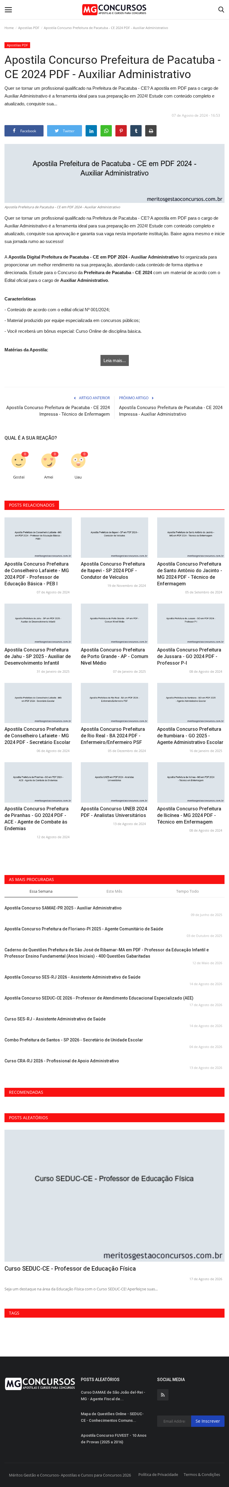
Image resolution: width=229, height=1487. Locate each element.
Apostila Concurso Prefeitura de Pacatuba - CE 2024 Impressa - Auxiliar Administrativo (170, 411)
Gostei (18, 477)
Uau (78, 477)
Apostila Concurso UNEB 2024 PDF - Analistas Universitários (114, 812)
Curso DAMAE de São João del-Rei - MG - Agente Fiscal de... (113, 1395)
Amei (48, 477)
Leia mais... (114, 360)
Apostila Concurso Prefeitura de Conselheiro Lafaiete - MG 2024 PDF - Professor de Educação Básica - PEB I (36, 574)
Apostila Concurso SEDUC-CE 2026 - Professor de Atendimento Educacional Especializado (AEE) (99, 998)
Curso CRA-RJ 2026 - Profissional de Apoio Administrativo (61, 1060)
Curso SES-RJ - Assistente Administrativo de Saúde (55, 1019)
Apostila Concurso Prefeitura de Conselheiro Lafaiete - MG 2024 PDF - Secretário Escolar (37, 735)
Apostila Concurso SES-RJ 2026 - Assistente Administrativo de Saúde (72, 977)
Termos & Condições (202, 1474)
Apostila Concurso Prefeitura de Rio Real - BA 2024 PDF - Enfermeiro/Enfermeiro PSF (113, 735)
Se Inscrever (208, 1421)
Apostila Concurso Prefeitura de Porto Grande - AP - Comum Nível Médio (114, 656)
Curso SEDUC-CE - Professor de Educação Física (70, 1268)
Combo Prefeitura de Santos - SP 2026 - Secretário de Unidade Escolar (73, 1040)
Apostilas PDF (28, 27)
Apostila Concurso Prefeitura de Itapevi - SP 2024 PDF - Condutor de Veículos (113, 570)
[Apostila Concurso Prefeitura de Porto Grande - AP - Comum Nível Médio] (114, 624)
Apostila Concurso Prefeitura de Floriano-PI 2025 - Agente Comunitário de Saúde (83, 928)
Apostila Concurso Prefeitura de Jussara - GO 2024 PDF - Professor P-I (189, 656)
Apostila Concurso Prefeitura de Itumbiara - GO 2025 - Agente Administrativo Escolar (190, 735)
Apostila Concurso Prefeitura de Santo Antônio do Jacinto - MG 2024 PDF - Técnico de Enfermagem (189, 574)
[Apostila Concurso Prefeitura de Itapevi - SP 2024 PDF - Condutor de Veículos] (114, 537)
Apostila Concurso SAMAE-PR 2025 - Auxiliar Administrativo (63, 908)
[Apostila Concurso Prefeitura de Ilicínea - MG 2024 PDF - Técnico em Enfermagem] (191, 782)
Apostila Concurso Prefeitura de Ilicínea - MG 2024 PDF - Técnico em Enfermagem (189, 815)
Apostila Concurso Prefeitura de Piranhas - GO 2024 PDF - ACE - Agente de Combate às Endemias (36, 818)
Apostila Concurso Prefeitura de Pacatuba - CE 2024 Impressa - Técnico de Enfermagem (58, 411)
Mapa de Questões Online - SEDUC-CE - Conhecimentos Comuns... (112, 1417)
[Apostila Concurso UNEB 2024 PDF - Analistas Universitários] (114, 782)
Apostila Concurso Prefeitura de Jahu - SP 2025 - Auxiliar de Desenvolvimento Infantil (37, 656)
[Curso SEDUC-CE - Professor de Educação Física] (114, 1196)
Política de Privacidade (158, 1474)
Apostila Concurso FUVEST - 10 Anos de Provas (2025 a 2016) (113, 1438)
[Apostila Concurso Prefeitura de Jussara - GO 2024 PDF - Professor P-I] (191, 624)
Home (9, 27)
